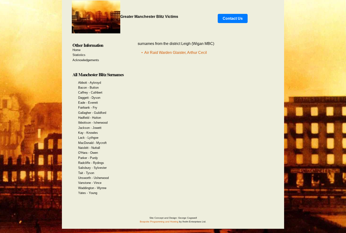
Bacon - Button (88, 87)
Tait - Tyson (86, 173)
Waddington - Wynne (92, 188)
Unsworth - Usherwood (93, 178)
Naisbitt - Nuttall (89, 148)
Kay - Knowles (88, 132)
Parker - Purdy (88, 158)
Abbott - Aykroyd (89, 82)
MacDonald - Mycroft (92, 143)
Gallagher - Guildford (92, 113)
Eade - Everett (88, 102)
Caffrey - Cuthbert (90, 92)
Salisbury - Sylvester (92, 168)
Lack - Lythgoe (88, 137)
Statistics (78, 55)
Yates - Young (87, 193)
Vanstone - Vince (89, 183)
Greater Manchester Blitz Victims (149, 17)
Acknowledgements (85, 60)
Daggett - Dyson (89, 97)
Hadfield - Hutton (89, 117)
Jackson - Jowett (89, 128)
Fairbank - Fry (87, 107)
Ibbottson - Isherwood (93, 122)
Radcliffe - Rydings (91, 163)
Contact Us (233, 18)
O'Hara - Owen (88, 152)
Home (76, 50)
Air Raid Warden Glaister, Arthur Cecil (175, 53)
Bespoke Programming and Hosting (159, 221)
